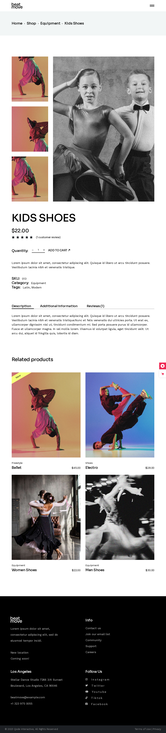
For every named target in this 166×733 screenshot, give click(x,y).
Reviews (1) (95, 306)
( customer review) (48, 237)
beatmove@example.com (28, 697)
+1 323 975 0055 (21, 703)
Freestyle (17, 462)
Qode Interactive (24, 729)
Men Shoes (94, 570)
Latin (26, 287)
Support (90, 646)
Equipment (38, 283)
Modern (36, 287)
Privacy (157, 729)
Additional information (58, 306)
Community (93, 640)
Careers (90, 652)
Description (21, 306)
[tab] (23, 306)
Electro (91, 467)
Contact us (93, 628)
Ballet (16, 467)
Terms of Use (143, 729)
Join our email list (97, 634)
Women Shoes (24, 570)
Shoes (89, 462)
